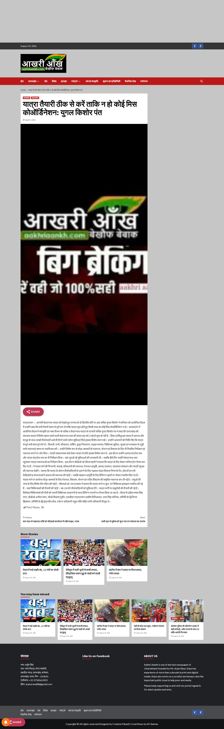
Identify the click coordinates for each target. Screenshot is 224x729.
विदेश (54, 81)
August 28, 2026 (30, 578)
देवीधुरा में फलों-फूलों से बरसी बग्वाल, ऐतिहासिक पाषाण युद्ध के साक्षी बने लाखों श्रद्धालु (83, 573)
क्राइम (64, 81)
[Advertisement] (91, 21)
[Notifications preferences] (6, 722)
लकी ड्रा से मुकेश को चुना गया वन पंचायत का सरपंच (123, 519)
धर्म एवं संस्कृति (92, 81)
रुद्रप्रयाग (35, 98)
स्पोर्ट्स (74, 81)
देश (45, 81)
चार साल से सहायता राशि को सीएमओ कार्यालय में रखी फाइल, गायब (51, 519)
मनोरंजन (144, 81)
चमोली (34, 562)
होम (22, 81)
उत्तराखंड (32, 81)
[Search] (201, 81)
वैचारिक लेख (130, 81)
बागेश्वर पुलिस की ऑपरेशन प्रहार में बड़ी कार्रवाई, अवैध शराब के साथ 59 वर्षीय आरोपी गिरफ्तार (185, 629)
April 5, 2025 (30, 120)
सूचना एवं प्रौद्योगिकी (111, 81)
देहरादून (77, 562)
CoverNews (137, 723)
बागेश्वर (145, 618)
